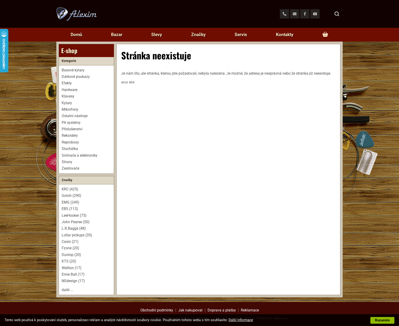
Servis (241, 34)
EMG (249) (70, 202)
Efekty (67, 83)
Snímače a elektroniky (79, 155)
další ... (67, 290)
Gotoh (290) (71, 195)
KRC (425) (70, 189)
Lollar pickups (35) (77, 235)
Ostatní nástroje (75, 116)
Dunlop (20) (71, 255)
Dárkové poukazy (76, 76)
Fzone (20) (70, 248)
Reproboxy (70, 142)
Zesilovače (70, 168)
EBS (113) (70, 209)
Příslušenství (72, 129)
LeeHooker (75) (74, 215)
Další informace (241, 320)
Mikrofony (70, 109)
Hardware (69, 90)
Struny (67, 162)
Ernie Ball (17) (73, 274)
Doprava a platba (222, 310)
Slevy (156, 34)
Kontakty (284, 34)
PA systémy (71, 122)
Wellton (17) (72, 268)
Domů (76, 34)
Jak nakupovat (190, 310)
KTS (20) (69, 261)
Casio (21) (70, 241)
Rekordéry (70, 135)
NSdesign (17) (73, 281)
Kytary (67, 103)
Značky (198, 34)
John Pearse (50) (76, 222)
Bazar (116, 34)
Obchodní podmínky (156, 310)
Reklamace (250, 310)
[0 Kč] (325, 35)
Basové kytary (73, 70)
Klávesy (68, 96)
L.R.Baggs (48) (74, 228)
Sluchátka (70, 148)
